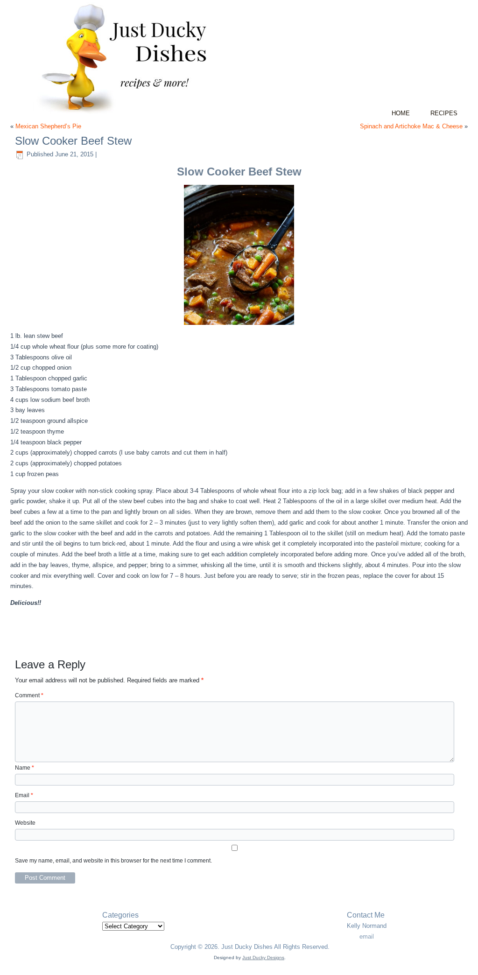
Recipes (443, 113)
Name (24, 768)
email (366, 936)
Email (24, 795)
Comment (29, 695)
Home (401, 113)
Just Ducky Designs (263, 957)
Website (25, 823)
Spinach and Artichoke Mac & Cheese (411, 126)
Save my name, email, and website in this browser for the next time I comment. (113, 860)
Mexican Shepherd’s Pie (48, 126)
